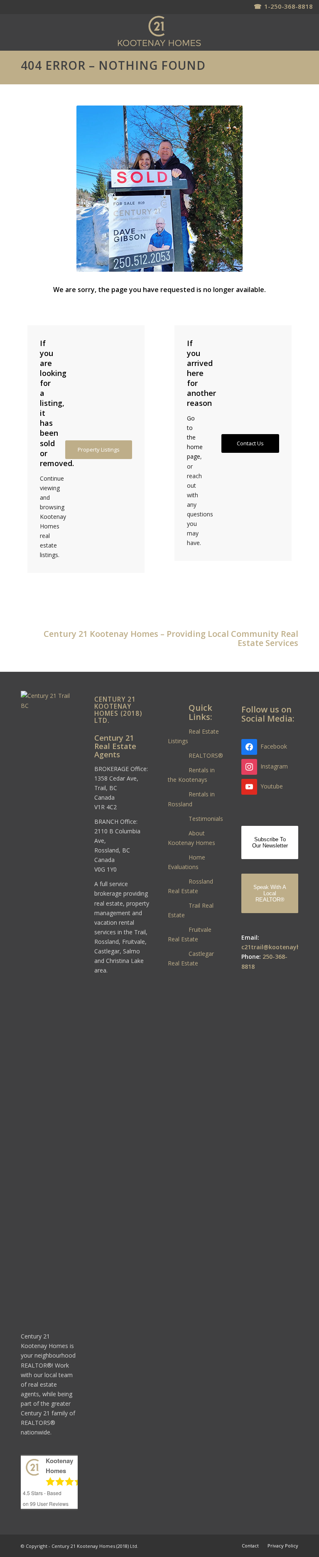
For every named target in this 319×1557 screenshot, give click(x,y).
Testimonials (206, 819)
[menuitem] (250, 1546)
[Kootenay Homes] (159, 31)
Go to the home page (195, 437)
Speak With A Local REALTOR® (269, 893)
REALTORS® (206, 755)
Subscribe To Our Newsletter (270, 842)
